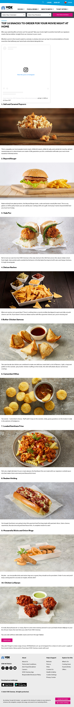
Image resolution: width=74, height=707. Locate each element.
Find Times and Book (62, 14)
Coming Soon (66, 664)
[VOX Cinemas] (7, 8)
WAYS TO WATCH (47, 9)
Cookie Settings (51, 675)
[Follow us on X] (7, 668)
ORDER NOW (7, 640)
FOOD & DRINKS (32, 9)
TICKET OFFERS (61, 9)
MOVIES (20, 9)
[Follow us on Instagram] (11, 668)
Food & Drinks (66, 667)
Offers (64, 669)
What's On (65, 661)
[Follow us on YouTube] (15, 668)
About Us (25, 661)
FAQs (48, 667)
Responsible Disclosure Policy (31, 675)
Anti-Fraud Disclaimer (29, 667)
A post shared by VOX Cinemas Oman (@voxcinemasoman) (20, 98)
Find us (48, 664)
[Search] (43, 2)
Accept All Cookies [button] (63, 699)
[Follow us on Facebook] (3, 668)
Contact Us (50, 669)
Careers (24, 669)
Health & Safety (51, 672)
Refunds (49, 661)
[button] (62, 702)
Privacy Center (51, 677)
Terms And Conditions (29, 664)
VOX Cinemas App (28, 672)
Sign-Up (57, 2)
